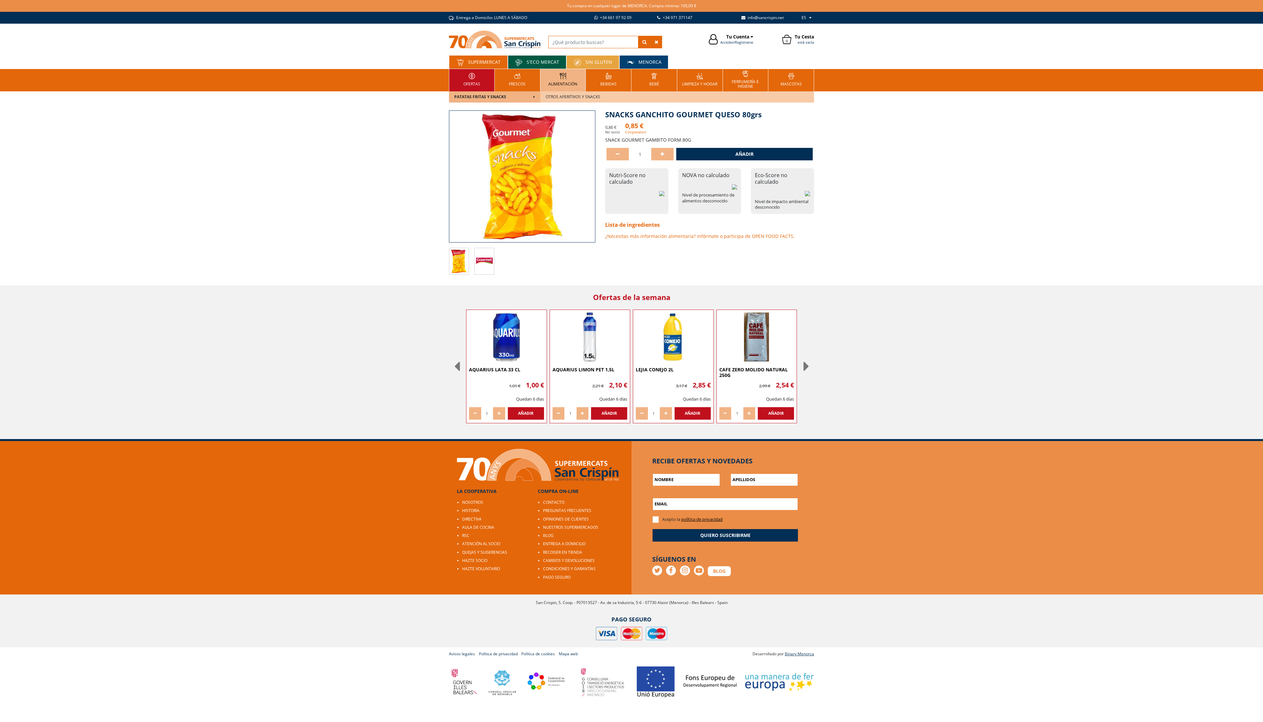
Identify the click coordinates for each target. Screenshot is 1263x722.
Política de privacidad (498, 653)
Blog (548, 535)
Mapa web (568, 653)
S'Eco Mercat (542, 62)
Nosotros (472, 502)
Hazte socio (474, 560)
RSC (465, 535)
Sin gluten (598, 62)
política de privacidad (702, 519)
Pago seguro (557, 577)
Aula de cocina (478, 527)
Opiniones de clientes (566, 519)
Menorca (649, 62)
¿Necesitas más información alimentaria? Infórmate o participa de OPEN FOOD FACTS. (700, 236)
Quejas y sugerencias (484, 552)
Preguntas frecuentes (567, 510)
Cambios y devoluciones (569, 560)
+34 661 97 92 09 (615, 17)
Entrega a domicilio (564, 543)
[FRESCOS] (517, 79)
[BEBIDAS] (608, 79)
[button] (457, 366)
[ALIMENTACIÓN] (563, 79)
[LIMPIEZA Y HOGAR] (700, 79)
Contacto (553, 502)
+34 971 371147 (677, 17)
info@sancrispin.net (765, 17)
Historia (471, 510)
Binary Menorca (799, 653)
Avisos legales (462, 653)
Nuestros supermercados (570, 527)
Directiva (472, 519)
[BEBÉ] (654, 79)
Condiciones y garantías (569, 568)
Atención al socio (481, 543)
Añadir (744, 154)
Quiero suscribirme (725, 535)
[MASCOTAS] (791, 79)
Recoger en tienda (562, 552)
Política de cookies (538, 653)
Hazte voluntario (481, 568)
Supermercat (484, 62)
